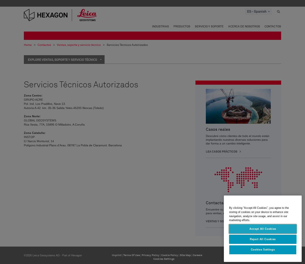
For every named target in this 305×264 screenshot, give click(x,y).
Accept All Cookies (262, 228)
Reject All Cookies (263, 239)
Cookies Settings (263, 249)
